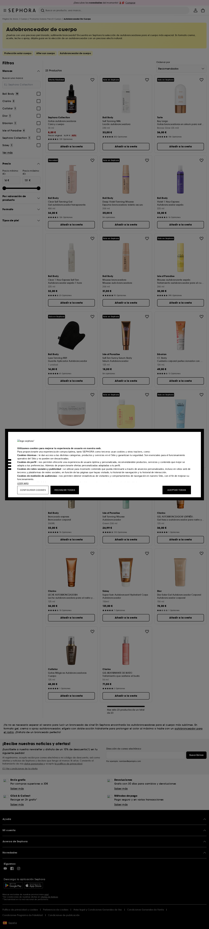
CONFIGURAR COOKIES (33, 490)
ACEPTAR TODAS (176, 490)
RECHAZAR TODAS (64, 490)
